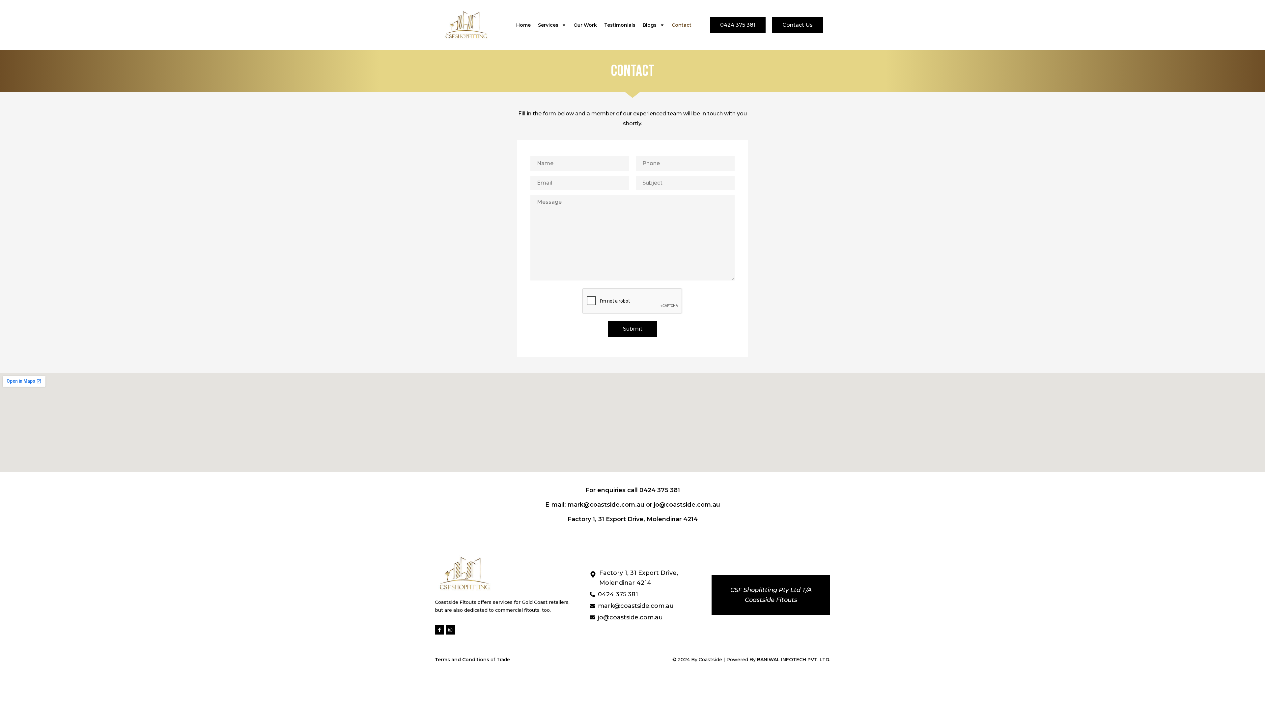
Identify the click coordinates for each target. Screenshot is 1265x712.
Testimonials (619, 25)
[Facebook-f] (439, 630)
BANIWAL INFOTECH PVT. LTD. (793, 660)
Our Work (585, 25)
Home (523, 25)
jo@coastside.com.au (687, 504)
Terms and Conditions (463, 660)
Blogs (650, 25)
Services (548, 25)
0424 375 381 (659, 490)
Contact (681, 25)
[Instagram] (450, 630)
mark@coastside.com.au (606, 504)
